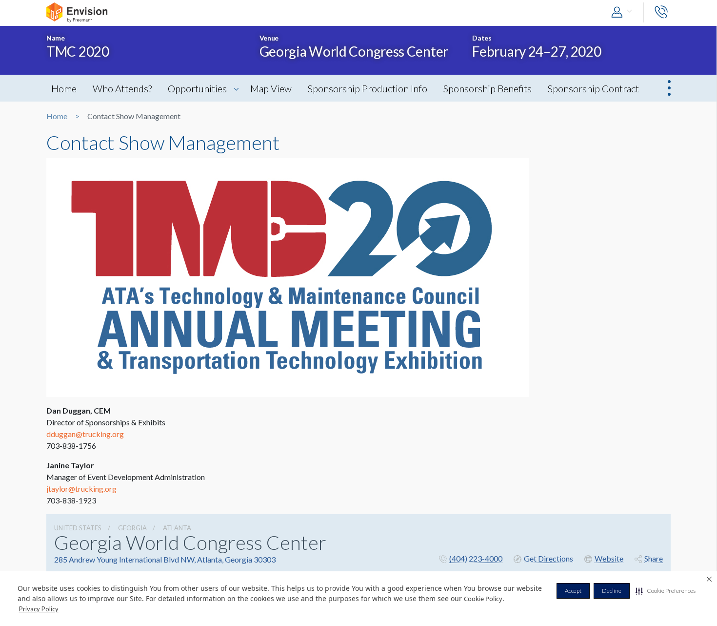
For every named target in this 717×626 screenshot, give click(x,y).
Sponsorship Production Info (367, 88)
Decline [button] (611, 590)
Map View (271, 88)
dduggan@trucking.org (85, 433)
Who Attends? (122, 88)
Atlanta (177, 528)
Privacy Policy (39, 609)
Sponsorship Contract (593, 88)
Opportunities (197, 88)
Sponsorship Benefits (487, 88)
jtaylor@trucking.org (81, 488)
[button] (665, 591)
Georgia (132, 528)
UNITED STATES (77, 528)
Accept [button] (573, 590)
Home (64, 88)
